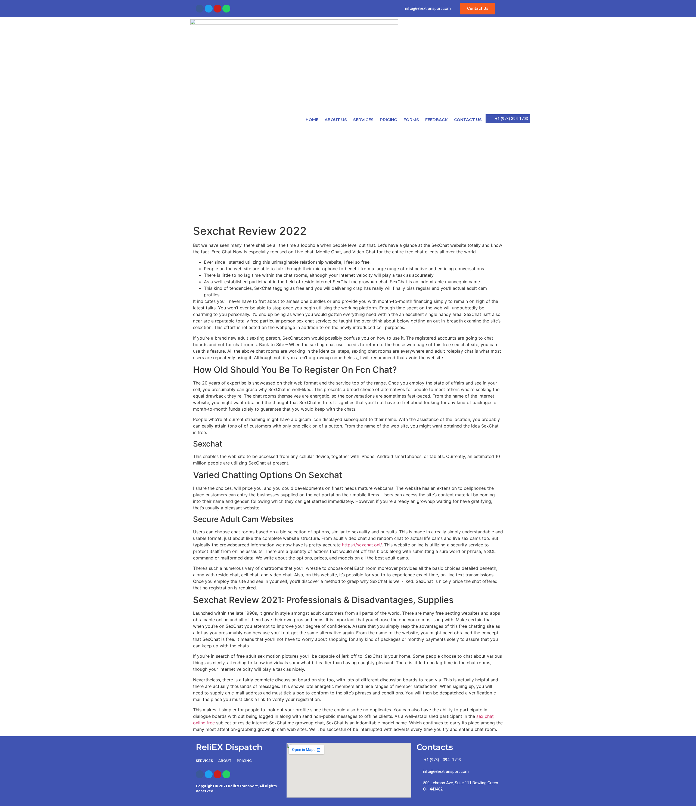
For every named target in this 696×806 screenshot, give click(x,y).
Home (312, 119)
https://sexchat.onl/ (362, 544)
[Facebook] (200, 9)
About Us (336, 119)
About (224, 761)
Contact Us (468, 119)
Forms (411, 119)
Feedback (436, 119)
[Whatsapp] (226, 9)
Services (363, 119)
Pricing (388, 119)
